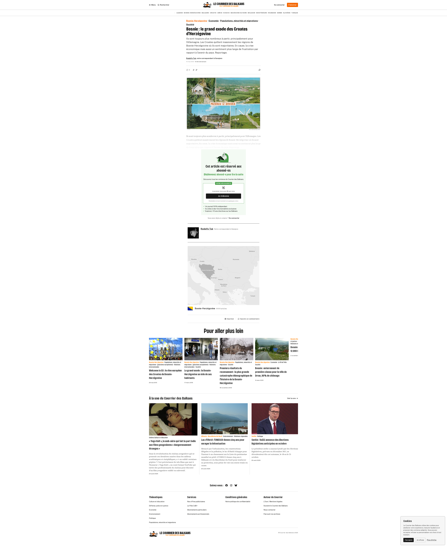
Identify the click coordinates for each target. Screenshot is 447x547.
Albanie (179, 13)
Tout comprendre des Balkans (229, 6)
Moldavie (251, 13)
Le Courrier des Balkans (228, 4)
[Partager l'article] (259, 70)
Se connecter (234, 218)
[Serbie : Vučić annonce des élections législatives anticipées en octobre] (275, 418)
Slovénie (286, 13)
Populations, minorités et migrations (239, 21)
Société (190, 24)
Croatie (213, 13)
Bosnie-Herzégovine (192, 13)
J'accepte (408, 540)
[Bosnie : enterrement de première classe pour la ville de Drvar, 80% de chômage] (272, 349)
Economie (214, 21)
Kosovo (226, 13)
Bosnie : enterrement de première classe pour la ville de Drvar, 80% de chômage (271, 372)
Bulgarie (205, 13)
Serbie (279, 13)
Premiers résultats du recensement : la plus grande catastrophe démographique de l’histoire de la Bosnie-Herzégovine (236, 376)
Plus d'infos (431, 540)
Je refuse (420, 540)
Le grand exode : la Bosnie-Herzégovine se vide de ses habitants (198, 374)
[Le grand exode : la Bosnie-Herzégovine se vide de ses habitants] (201, 349)
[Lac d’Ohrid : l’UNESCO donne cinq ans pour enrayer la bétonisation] (224, 418)
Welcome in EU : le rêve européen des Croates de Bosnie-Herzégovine (165, 374)
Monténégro (261, 13)
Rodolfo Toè (191, 58)
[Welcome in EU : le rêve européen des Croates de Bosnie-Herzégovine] (166, 349)
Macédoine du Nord (239, 13)
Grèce (219, 13)
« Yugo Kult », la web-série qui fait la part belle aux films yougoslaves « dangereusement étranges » (172, 444)
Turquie (294, 13)
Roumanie (272, 13)
